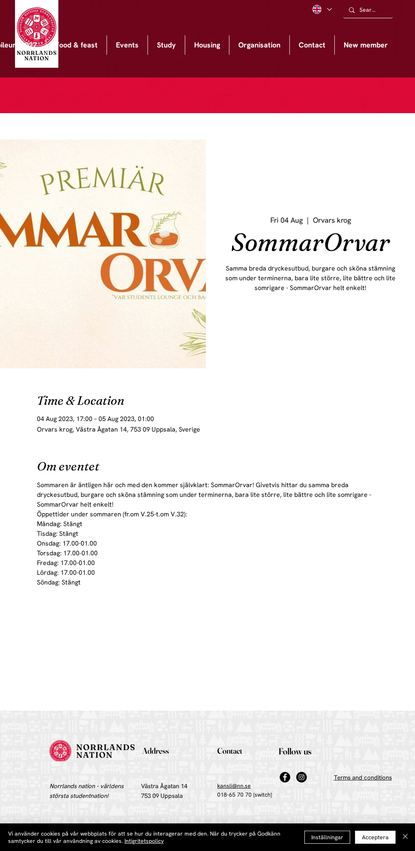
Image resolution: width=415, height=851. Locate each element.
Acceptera (375, 837)
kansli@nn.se (234, 785)
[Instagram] (301, 777)
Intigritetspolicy (144, 841)
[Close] (405, 837)
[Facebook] (285, 777)
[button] (127, 45)
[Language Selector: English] (321, 9)
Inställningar (327, 837)
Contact (229, 751)
